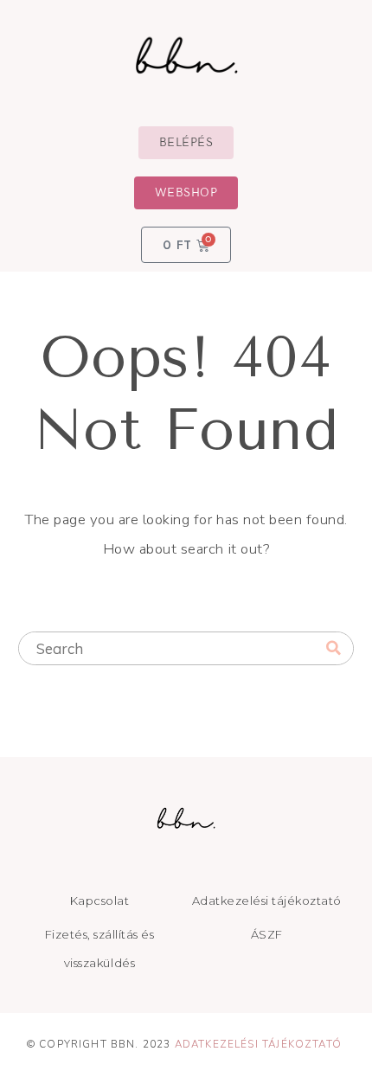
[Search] (333, 648)
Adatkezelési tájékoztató (258, 1044)
